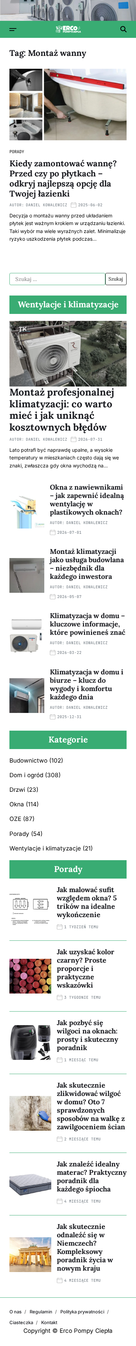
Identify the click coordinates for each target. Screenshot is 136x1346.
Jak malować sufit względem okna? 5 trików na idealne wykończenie (87, 902)
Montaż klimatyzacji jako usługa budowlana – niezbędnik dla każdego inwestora (87, 564)
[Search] (123, 29)
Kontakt (49, 1322)
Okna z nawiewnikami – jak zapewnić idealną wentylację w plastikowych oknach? (87, 499)
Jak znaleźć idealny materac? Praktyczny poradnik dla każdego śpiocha (92, 1176)
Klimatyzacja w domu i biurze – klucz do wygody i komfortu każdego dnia (86, 684)
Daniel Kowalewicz (46, 204)
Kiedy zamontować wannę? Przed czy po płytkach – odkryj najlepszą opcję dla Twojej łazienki (63, 178)
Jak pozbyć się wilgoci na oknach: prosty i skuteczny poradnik (87, 1035)
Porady (16, 152)
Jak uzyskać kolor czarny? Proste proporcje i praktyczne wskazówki (85, 968)
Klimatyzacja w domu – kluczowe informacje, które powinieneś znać (87, 624)
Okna (16, 804)
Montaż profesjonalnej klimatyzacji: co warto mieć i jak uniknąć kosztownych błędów (61, 409)
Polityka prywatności (82, 1311)
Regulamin (41, 1311)
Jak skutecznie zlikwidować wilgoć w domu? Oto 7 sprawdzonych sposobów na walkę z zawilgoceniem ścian (91, 1106)
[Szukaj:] (57, 279)
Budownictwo (28, 760)
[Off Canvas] (12, 29)
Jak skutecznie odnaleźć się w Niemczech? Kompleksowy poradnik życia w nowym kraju (85, 1247)
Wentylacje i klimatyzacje (45, 848)
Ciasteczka (21, 1322)
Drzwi (17, 789)
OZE (15, 818)
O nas (15, 1311)
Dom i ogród (26, 775)
